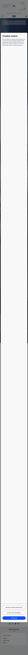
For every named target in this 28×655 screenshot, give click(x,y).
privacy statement (18, 45)
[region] (14, 327)
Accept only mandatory (14, 612)
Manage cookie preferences (14, 607)
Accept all (14, 618)
